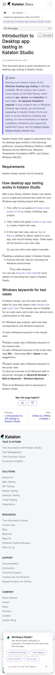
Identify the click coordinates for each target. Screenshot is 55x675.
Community (8, 568)
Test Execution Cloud (13, 456)
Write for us (8, 547)
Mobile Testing (10, 490)
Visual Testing (9, 499)
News (5, 606)
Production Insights (12, 461)
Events (5, 602)
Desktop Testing (11, 495)
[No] (32, 403)
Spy (40, 232)
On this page (11, 28)
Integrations (8, 504)
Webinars (7, 533)
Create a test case (41, 221)
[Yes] (22, 403)
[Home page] (5, 13)
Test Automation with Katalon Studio (21, 447)
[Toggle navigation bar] (4, 4)
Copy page (45, 35)
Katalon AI (7, 477)
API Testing (8, 486)
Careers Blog (9, 620)
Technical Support (12, 572)
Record (10, 235)
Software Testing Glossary (16, 542)
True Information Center (15, 520)
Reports (6, 538)
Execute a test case (26, 273)
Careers (6, 615)
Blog (4, 529)
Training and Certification (15, 577)
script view (12, 308)
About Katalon (9, 597)
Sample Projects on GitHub (16, 581)
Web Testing (8, 481)
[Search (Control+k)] (50, 4)
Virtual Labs (8, 525)
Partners (6, 611)
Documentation (10, 563)
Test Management (11, 452)
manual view (43, 304)
